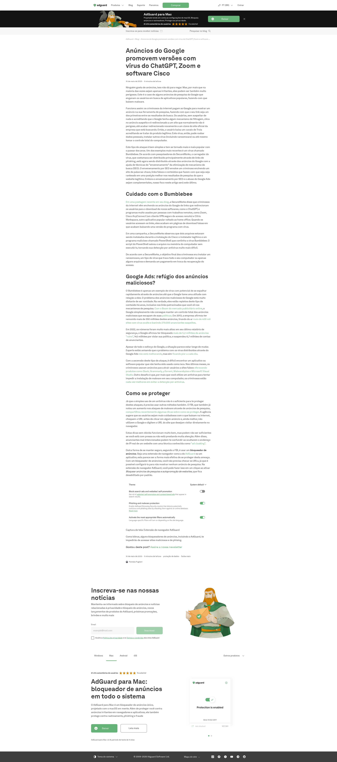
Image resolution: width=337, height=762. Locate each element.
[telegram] (238, 756)
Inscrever (149, 630)
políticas (167, 315)
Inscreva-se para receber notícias (142, 31)
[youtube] (231, 756)
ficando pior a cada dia (184, 353)
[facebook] (219, 756)
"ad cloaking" (198, 443)
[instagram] (212, 756)
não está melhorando (150, 353)
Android (123, 655)
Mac (111, 655)
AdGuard (129, 39)
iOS (135, 655)
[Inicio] (100, 5)
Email (93, 624)
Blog (137, 39)
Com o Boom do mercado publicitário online (178, 308)
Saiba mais (185, 556)
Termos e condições (135, 638)
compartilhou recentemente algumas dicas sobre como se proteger (162, 411)
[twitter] (225, 756)
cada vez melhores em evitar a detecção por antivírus (155, 381)
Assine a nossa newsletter (166, 547)
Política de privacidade (112, 638)
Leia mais (134, 728)
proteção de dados (171, 556)
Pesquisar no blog (198, 31)
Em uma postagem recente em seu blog (147, 201)
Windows (98, 655)
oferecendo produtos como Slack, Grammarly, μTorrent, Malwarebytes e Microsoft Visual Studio (167, 371)
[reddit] (244, 756)
